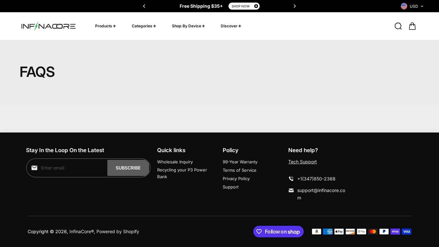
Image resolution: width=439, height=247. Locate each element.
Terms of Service (239, 170)
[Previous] (144, 6)
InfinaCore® (81, 231)
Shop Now (241, 6)
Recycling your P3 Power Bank (182, 173)
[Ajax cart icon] (412, 26)
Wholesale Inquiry (175, 161)
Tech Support (302, 161)
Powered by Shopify (117, 231)
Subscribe (128, 167)
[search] (398, 26)
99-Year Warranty (240, 161)
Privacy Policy (236, 178)
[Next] (294, 6)
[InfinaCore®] (48, 26)
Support (230, 186)
